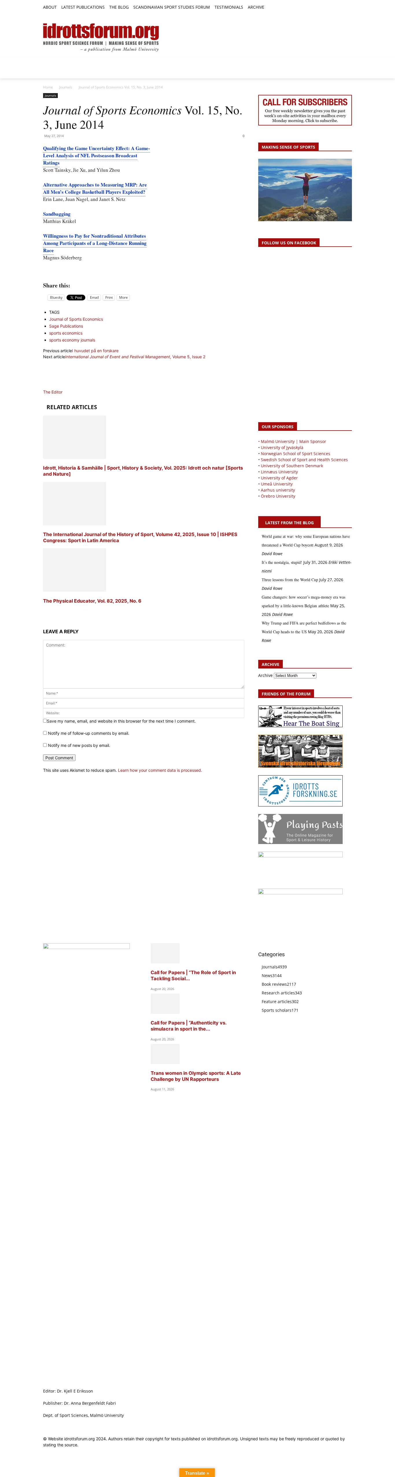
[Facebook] (322, 7)
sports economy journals (72, 339)
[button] (271, 7)
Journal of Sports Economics (76, 319)
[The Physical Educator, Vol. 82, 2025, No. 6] (74, 590)
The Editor (52, 391)
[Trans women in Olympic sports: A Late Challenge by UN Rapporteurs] (165, 1062)
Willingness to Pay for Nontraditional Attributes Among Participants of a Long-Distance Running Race (95, 243)
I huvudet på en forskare (95, 350)
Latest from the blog (289, 522)
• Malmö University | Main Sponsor (292, 441)
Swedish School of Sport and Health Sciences (304, 459)
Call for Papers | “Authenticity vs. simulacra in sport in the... (188, 1026)
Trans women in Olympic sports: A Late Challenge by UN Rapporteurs (196, 1076)
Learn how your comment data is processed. (160, 770)
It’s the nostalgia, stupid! (282, 562)
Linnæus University (279, 472)
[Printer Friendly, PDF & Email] (143, 272)
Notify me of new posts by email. (79, 745)
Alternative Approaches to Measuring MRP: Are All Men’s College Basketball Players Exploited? (95, 188)
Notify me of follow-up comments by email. (88, 733)
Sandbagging (57, 213)
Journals (65, 87)
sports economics (65, 333)
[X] (335, 7)
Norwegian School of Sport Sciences (295, 453)
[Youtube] (348, 7)
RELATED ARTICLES (72, 407)
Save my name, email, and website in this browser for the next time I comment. (121, 721)
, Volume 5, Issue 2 (135, 356)
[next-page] (44, 611)
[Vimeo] (342, 7)
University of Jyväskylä (282, 447)
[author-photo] (57, 385)
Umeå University (277, 484)
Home (48, 87)
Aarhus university (278, 490)
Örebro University (278, 496)
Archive (265, 675)
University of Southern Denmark (292, 465)
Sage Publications (66, 326)
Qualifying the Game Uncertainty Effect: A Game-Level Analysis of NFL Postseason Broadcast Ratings (96, 155)
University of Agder (279, 478)
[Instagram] (329, 7)
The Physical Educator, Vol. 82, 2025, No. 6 (92, 601)
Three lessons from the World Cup (290, 579)
